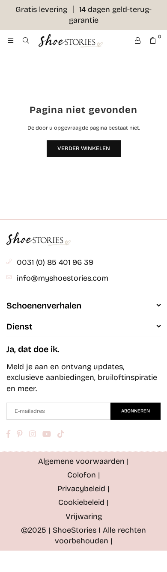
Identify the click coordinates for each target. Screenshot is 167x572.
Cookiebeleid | (83, 502)
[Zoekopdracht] (25, 40)
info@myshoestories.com (62, 278)
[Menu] (10, 40)
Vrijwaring (84, 516)
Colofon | (83, 475)
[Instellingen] (137, 40)
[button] (153, 40)
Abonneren (135, 411)
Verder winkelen (83, 148)
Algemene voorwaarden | (83, 461)
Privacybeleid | (83, 488)
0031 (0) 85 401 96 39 (55, 262)
